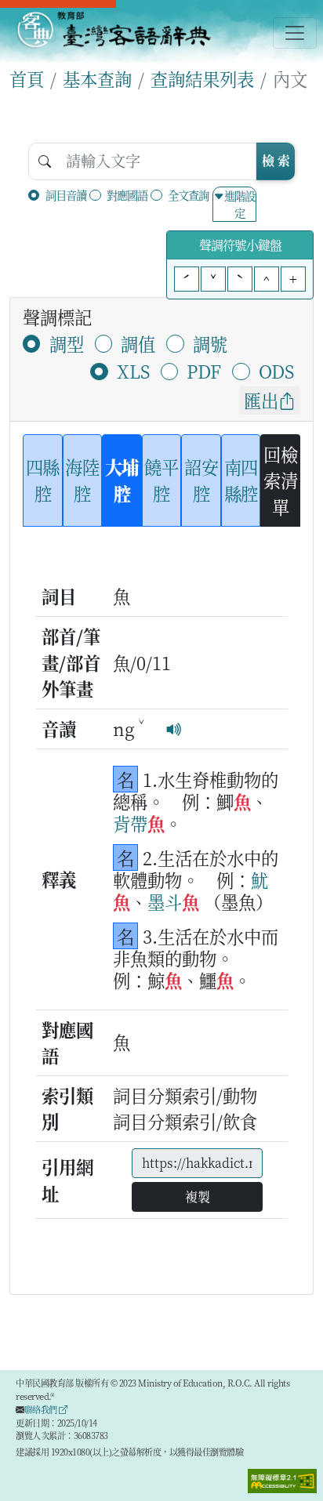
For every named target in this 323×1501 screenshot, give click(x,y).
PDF (204, 370)
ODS (276, 370)
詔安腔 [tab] (201, 480)
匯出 (261, 399)
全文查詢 (188, 195)
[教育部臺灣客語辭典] (113, 29)
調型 (66, 343)
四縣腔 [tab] (43, 480)
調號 (210, 343)
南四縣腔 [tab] (241, 480)
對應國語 (127, 195)
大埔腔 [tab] (122, 480)
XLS (133, 370)
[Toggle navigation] (295, 33)
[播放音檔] (174, 728)
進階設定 (239, 204)
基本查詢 (97, 78)
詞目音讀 (65, 195)
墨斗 (164, 901)
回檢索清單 (280, 480)
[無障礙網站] (282, 1479)
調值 (138, 343)
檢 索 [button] (276, 160)
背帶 (130, 823)
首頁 (26, 78)
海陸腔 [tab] (82, 480)
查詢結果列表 (202, 78)
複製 (197, 1196)
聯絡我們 (42, 1409)
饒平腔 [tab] (161, 480)
